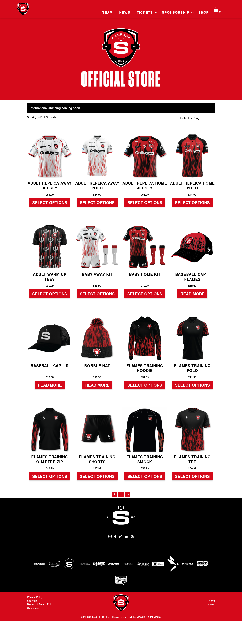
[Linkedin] (126, 537)
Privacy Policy (35, 597)
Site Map (32, 600)
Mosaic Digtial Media (149, 617)
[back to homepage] (121, 516)
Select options (49, 202)
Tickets (145, 12)
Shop (203, 12)
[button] (156, 12)
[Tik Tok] (120, 537)
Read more (192, 294)
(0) (220, 11)
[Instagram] (110, 537)
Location (210, 604)
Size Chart (33, 607)
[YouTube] (132, 537)
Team (107, 12)
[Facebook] (115, 537)
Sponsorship (175, 12)
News (124, 12)
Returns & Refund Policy (40, 604)
